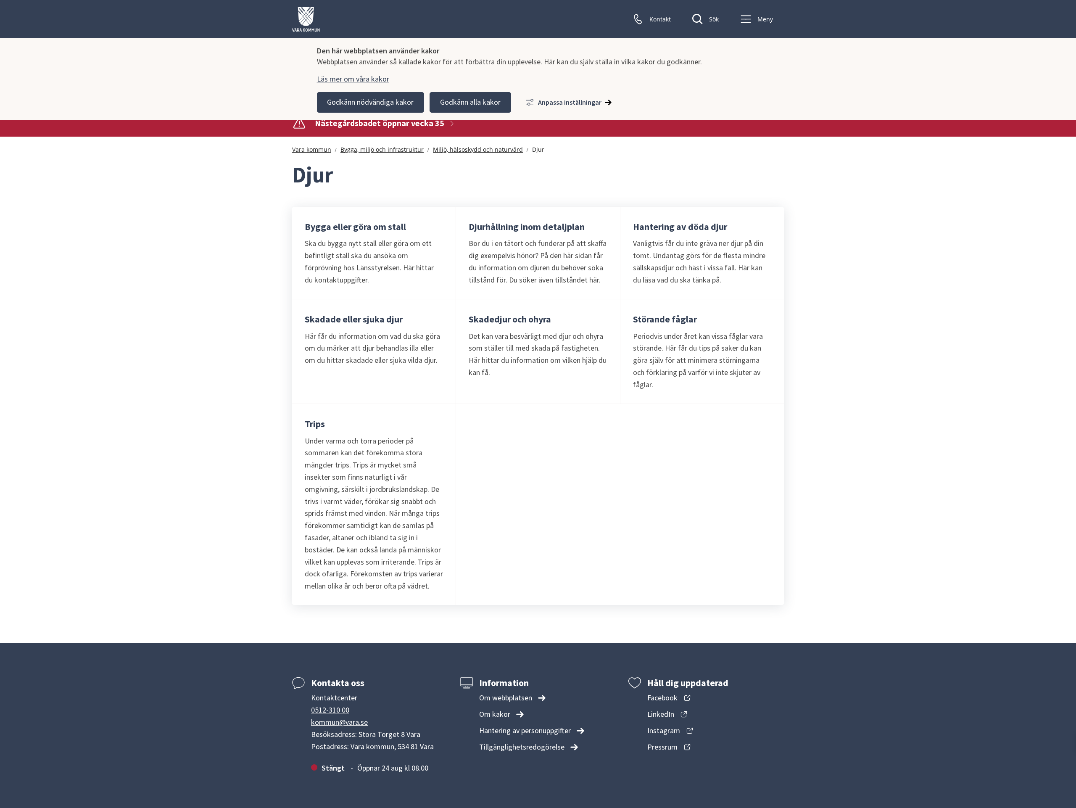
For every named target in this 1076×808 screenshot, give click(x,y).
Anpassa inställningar (569, 102)
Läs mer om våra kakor (353, 79)
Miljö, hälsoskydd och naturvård (478, 149)
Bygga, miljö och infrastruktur (382, 149)
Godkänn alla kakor (470, 102)
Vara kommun (311, 149)
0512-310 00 (330, 710)
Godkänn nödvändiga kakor (370, 102)
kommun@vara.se (339, 722)
